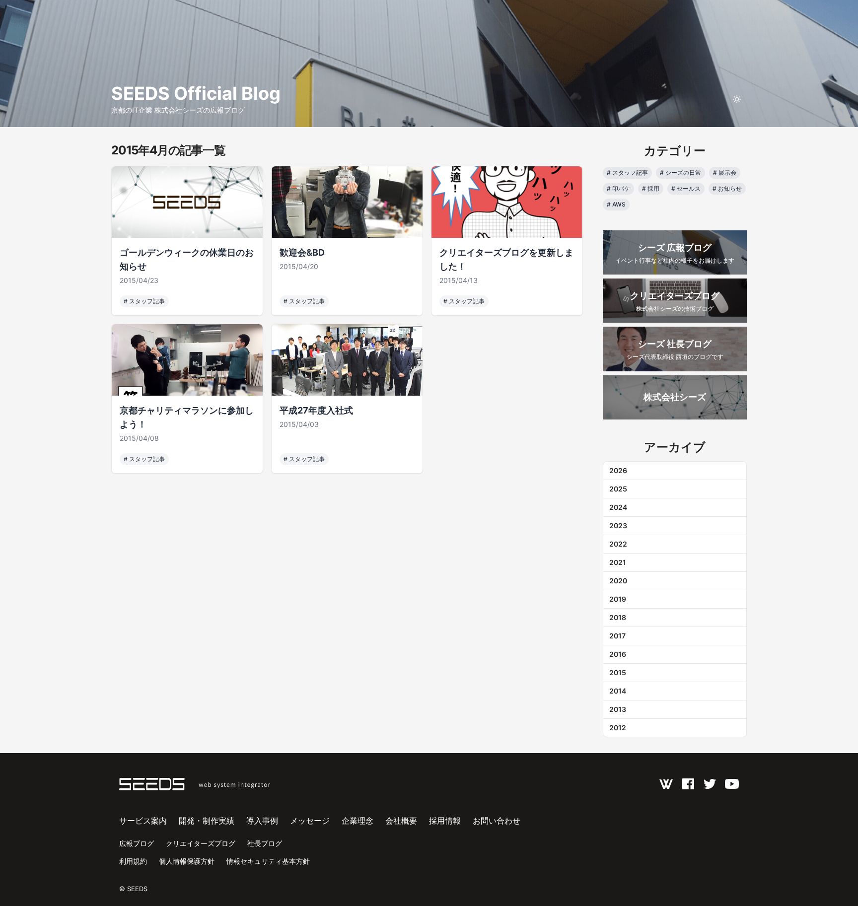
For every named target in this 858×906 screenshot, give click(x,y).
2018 (617, 617)
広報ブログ (136, 843)
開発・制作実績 (206, 821)
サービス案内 (143, 821)
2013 (617, 709)
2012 (617, 727)
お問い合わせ (496, 821)
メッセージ (310, 821)
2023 (618, 525)
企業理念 (357, 821)
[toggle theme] (737, 99)
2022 (618, 544)
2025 (618, 489)
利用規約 (133, 861)
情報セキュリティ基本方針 (268, 861)
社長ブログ (264, 843)
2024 (618, 507)
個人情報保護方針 (186, 861)
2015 (617, 672)
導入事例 (262, 821)
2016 (617, 654)
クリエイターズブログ (200, 843)
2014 (617, 691)
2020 (618, 580)
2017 (617, 635)
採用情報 (445, 821)
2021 (617, 562)
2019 (617, 599)
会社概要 (401, 821)
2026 (618, 470)
